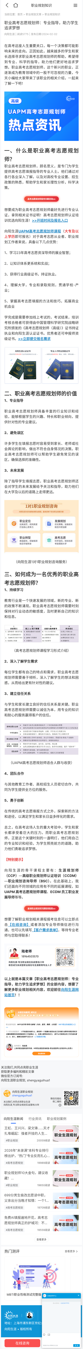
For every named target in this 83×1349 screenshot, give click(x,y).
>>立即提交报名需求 (34, 339)
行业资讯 (35, 1119)
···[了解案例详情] (40, 1037)
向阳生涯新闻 (13, 1119)
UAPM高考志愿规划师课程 (39, 231)
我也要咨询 (41, 1053)
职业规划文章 (33, 14)
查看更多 (41, 1239)
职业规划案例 (56, 1119)
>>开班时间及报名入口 (50, 220)
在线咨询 (22, 1343)
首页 (20, 14)
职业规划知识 (52, 14)
